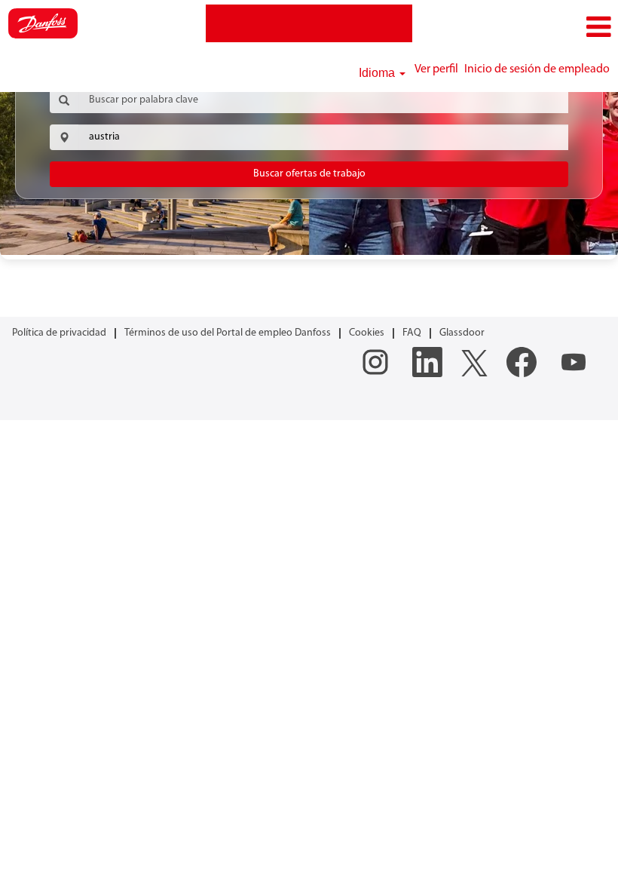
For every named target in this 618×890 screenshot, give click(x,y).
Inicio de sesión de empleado (537, 69)
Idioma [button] (378, 72)
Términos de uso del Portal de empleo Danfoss (227, 333)
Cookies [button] (366, 333)
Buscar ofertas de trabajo (309, 174)
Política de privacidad (59, 333)
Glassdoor (462, 333)
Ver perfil (436, 69)
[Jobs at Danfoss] (43, 23)
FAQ (411, 333)
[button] (515, 27)
